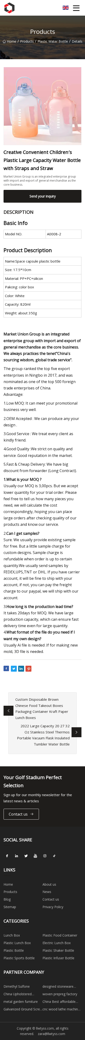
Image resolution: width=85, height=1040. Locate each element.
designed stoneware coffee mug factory (57, 987)
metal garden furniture (21, 1001)
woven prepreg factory (59, 994)
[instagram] (44, 856)
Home (11, 41)
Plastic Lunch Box (17, 943)
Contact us (18, 814)
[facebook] (7, 856)
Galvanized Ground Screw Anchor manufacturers (23, 1010)
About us (49, 884)
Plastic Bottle (14, 950)
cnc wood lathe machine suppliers (61, 1010)
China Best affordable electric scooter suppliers (61, 1002)
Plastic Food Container (59, 935)
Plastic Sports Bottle (19, 958)
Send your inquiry (43, 196)
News (46, 891)
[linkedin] (16, 856)
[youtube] (35, 856)
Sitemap (10, 907)
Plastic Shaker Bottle (58, 950)
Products (27, 41)
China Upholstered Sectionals (18, 995)
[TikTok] (54, 856)
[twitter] (26, 856)
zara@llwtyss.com (51, 1033)
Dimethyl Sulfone (17, 986)
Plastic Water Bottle (53, 41)
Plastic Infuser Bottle (58, 958)
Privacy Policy (52, 907)
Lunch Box (12, 935)
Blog (7, 899)
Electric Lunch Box (56, 943)
